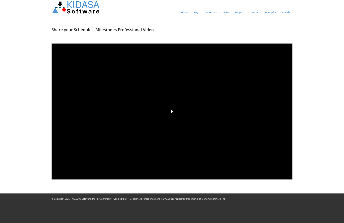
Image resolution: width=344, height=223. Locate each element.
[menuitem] (184, 10)
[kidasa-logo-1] (76, 9)
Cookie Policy (120, 198)
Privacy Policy (104, 198)
